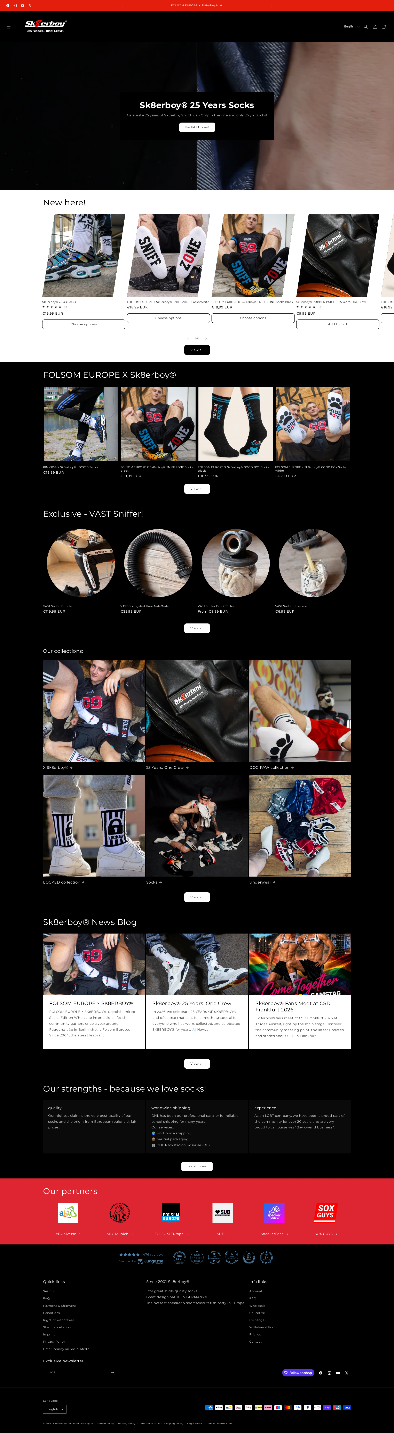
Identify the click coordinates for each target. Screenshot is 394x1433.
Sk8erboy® (60, 1423)
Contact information (219, 1423)
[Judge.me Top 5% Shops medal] (248, 1257)
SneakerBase (272, 1234)
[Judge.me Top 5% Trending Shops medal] (266, 1257)
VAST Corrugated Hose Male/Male (144, 606)
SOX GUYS (324, 1234)
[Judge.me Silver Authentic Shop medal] (231, 1257)
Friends (255, 1334)
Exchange (256, 1320)
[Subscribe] (112, 1372)
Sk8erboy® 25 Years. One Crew (191, 1003)
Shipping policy (173, 1423)
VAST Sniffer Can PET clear (217, 606)
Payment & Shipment (59, 1305)
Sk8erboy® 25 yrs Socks (59, 302)
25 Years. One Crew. (165, 767)
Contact (255, 1341)
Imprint (49, 1334)
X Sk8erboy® (55, 767)
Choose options (84, 324)
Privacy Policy (54, 1341)
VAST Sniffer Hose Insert (292, 606)
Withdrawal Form (263, 1327)
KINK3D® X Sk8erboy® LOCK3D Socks (70, 467)
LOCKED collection (61, 882)
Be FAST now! (197, 127)
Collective (257, 1313)
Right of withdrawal (58, 1320)
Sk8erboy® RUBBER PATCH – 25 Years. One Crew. (331, 302)
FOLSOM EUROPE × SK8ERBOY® (91, 1003)
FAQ (46, 1298)
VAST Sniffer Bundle (57, 606)
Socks (152, 882)
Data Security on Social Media (66, 1349)
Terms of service (149, 1423)
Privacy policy (126, 1423)
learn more (197, 1166)
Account (255, 1291)
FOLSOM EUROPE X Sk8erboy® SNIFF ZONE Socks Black (252, 302)
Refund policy (105, 1423)
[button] (8, 26)
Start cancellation (57, 1327)
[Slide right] (206, 338)
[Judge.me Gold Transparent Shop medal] (214, 1257)
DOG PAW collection (269, 767)
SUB (220, 1234)
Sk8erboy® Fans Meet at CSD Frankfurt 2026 (293, 1006)
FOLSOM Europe (169, 1234)
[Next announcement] (271, 5)
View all (197, 350)
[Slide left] (187, 338)
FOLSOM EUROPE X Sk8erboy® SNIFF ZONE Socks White (168, 302)
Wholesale (257, 1305)
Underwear (260, 882)
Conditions (51, 1313)
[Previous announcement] (122, 5)
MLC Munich (117, 1234)
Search (48, 1291)
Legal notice (195, 1423)
